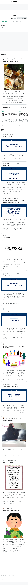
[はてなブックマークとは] (9, 107)
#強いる (17, 337)
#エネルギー (5, 301)
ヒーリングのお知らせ (9, 460)
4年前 (16, 344)
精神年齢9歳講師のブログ (9, 344)
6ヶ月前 (11, 59)
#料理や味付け (15, 548)
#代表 (4, 229)
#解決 (23, 191)
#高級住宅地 (14, 100)
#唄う (10, 191)
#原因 (20, 191)
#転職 (19, 412)
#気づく (8, 455)
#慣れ (17, 303)
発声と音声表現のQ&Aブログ (10, 198)
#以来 (4, 191)
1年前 (18, 134)
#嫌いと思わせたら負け (8, 550)
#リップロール (6, 337)
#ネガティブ (10, 379)
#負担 (14, 337)
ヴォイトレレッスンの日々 (10, 134)
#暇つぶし (5, 379)
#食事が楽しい (15, 551)
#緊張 (21, 337)
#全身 (7, 338)
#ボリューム (9, 158)
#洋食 (9, 102)
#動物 (12, 501)
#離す (4, 303)
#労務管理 (8, 412)
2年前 (18, 163)
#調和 (10, 503)
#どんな (14, 266)
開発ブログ (15, 577)
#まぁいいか (19, 266)
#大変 (10, 301)
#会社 (21, 228)
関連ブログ (18, 21)
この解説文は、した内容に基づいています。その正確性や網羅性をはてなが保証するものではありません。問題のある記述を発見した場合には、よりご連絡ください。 (7, 28)
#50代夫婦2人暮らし (19, 102)
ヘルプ (11, 577)
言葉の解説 (4, 21)
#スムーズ (17, 301)
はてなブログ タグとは (5, 577)
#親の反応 (5, 551)
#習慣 (4, 338)
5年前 (20, 418)
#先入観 (9, 551)
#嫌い (7, 548)
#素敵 (11, 303)
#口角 (7, 229)
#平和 (7, 503)
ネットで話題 (11, 21)
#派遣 (4, 412)
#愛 (10, 501)
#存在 (4, 503)
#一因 (4, 193)
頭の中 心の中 (7, 235)
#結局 (4, 266)
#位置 (21, 301)
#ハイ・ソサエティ (7, 100)
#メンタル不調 (17, 379)
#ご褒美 (12, 102)
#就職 (16, 412)
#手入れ (4, 455)
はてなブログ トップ (6, 11)
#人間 (7, 266)
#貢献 (13, 503)
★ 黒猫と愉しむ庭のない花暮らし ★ (11, 418)
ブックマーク (5, 111)
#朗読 (7, 193)
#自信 (4, 228)
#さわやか (11, 229)
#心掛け (22, 100)
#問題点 (16, 191)
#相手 (14, 228)
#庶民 (18, 100)
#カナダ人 (5, 102)
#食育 (4, 548)
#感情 (17, 228)
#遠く (13, 301)
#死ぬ (10, 266)
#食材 (10, 548)
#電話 (7, 228)
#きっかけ (17, 455)
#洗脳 (18, 550)
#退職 (22, 412)
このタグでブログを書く (21, 18)
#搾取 (4, 501)
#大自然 (16, 501)
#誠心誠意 (16, 229)
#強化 (11, 337)
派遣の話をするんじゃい (9, 384)
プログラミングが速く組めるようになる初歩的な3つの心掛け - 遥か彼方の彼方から (9, 114)
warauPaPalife (7, 508)
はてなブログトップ (21, 577)
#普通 (7, 191)
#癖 (13, 191)
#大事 (14, 303)
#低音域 (4, 158)
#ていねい (15, 158)
